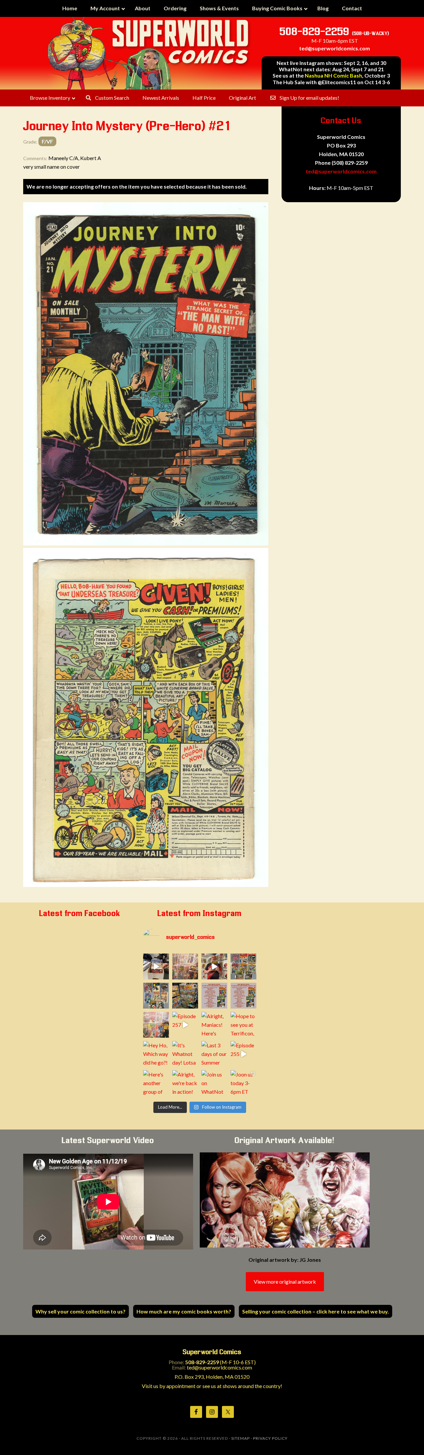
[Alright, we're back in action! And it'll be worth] (185, 1083)
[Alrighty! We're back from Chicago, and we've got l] (156, 996)
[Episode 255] (243, 1054)
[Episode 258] (214, 966)
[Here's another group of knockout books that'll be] (156, 1083)
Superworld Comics (149, 53)
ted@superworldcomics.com (334, 48)
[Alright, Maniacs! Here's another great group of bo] (214, 1025)
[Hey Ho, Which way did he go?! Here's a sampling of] (156, 1054)
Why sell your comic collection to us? (80, 1311)
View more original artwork (285, 1281)
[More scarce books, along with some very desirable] (243, 966)
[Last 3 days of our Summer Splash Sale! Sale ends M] (214, 1054)
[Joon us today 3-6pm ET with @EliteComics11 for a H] (243, 1083)
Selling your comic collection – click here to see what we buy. (315, 1311)
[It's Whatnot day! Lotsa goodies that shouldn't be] (185, 1054)
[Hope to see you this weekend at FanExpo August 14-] (243, 996)
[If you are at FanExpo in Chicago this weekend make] (185, 996)
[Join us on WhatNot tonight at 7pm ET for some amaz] (214, 1083)
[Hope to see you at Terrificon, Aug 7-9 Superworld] (243, 1025)
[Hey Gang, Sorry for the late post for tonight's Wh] (185, 966)
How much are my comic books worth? (183, 1311)
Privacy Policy (270, 1438)
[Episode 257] (185, 1025)
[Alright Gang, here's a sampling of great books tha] (156, 1025)
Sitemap (240, 1438)
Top (408, 1439)
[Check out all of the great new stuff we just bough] (156, 966)
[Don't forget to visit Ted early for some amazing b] (214, 996)
